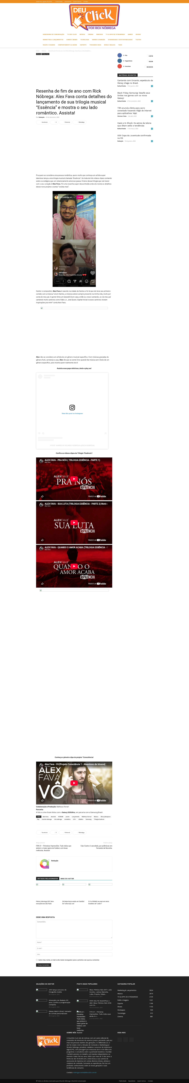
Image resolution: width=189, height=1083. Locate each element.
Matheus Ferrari (87, 816)
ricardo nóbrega (47, 819)
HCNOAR (60, 816)
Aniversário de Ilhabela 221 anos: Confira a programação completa (59, 1002)
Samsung (88, 819)
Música (82, 34)
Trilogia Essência (99, 819)
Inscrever (150, 67)
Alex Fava (45, 816)
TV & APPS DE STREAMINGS (115, 34)
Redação (41, 117)
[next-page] (75, 908)
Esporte (83, 45)
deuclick (53, 816)
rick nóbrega (58, 819)
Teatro (138, 39)
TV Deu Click (72, 34)
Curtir (151, 56)
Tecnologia (84, 39)
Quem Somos (77, 1)
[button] (140, 1)
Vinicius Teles (121, 116)
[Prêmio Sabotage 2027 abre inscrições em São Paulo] (48, 891)
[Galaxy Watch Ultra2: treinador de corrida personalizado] (41, 1014)
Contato (85, 1)
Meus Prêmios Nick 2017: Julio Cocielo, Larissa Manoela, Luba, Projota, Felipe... (100, 992)
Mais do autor (67, 879)
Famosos (99, 34)
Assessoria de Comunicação (53, 34)
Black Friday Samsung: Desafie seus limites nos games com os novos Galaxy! (133, 95)
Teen (120, 45)
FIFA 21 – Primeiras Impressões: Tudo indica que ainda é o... (100, 1014)
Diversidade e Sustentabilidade (120, 39)
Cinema (90, 34)
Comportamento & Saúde (67, 45)
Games (130, 34)
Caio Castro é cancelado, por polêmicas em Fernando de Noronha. (96, 847)
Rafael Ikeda (121, 86)
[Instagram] (147, 1)
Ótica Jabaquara (105, 816)
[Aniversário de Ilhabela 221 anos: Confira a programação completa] (41, 1003)
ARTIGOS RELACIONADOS (47, 879)
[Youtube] (151, 1)
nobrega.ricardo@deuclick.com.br (85, 1072)
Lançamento (75, 816)
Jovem (67, 816)
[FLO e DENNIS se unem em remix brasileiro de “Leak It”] (100, 891)
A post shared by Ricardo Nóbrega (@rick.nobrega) (72, 445)
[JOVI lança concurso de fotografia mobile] (41, 992)
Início (37, 51)
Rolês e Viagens (49, 45)
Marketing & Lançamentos (53, 39)
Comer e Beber (71, 39)
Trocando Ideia (95, 45)
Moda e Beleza (109, 45)
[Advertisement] (74, 72)
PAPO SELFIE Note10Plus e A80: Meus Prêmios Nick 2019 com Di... (100, 1003)
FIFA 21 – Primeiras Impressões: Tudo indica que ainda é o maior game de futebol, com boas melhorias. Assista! (53, 848)
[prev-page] (72, 908)
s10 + (74, 819)
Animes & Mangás (98, 39)
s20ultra (80, 819)
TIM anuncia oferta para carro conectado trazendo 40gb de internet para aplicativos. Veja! (134, 110)
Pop (38, 819)
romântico (67, 819)
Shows (138, 34)
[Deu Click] (94, 17)
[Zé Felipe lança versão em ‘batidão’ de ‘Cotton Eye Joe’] (74, 891)
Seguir (151, 61)
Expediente (68, 1)
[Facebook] (144, 1)
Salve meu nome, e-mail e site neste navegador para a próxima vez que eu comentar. (69, 960)
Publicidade (59, 1)
